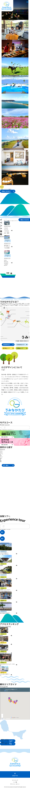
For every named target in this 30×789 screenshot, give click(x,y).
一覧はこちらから (5, 191)
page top (15, 775)
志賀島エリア (20, 348)
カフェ (1, 457)
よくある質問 (6, 743)
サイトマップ (15, 780)
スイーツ (1, 456)
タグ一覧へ (6, 465)
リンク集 (15, 782)
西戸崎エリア (6, 348)
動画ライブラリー (7, 740)
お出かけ (1, 451)
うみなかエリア (20, 344)
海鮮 (0, 458)
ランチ (1, 452)
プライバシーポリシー (15, 784)
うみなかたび (6, 344)
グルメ (1, 450)
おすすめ (1, 453)
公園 (0, 455)
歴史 (0, 460)
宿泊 (0, 461)
